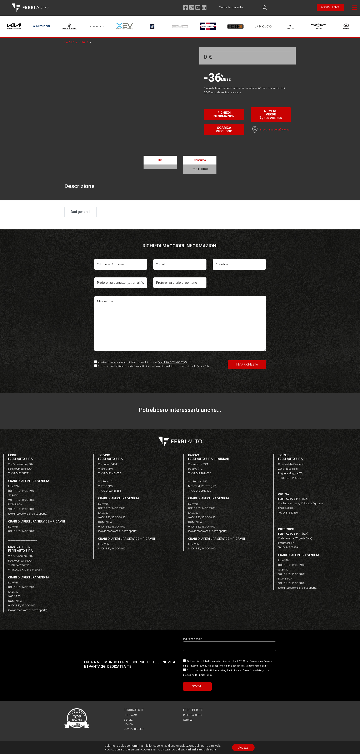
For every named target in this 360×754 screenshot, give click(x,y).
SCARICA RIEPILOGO (224, 129)
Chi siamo (130, 715)
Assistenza (330, 7)
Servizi (128, 719)
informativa (215, 661)
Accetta (243, 747)
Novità (128, 724)
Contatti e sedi (134, 728)
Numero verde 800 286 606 (272, 114)
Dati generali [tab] (80, 212)
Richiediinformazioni (224, 114)
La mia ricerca (76, 42)
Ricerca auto (192, 715)
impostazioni (207, 749)
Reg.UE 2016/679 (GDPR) (171, 362)
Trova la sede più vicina (274, 129)
